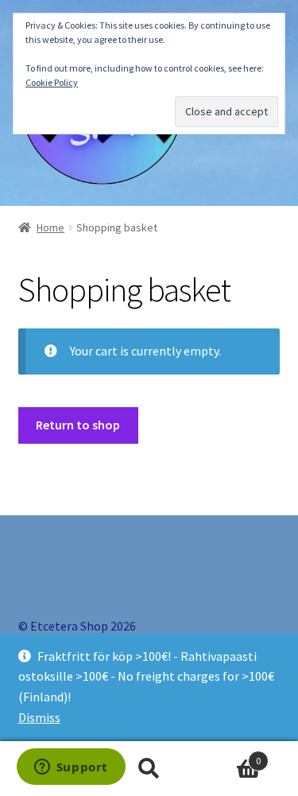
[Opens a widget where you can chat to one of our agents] (71, 768)
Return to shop (78, 425)
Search (149, 769)
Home (50, 227)
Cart (230, 755)
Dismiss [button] (39, 717)
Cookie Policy (51, 82)
